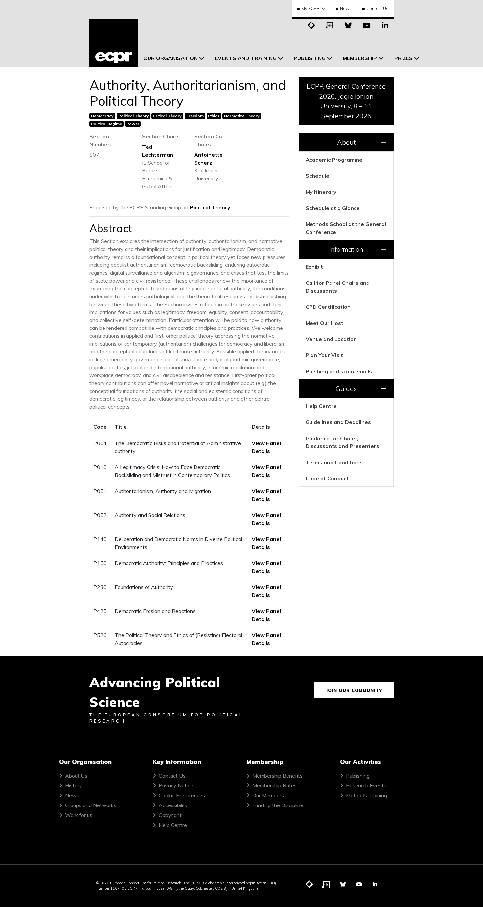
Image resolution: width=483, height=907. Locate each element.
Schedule (317, 175)
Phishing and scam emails (339, 371)
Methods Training (366, 795)
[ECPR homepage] (113, 43)
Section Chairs (161, 136)
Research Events (366, 785)
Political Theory (210, 207)
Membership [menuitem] (360, 58)
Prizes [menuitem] (403, 58)
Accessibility (173, 805)
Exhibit (314, 266)
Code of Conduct (327, 478)
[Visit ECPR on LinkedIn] (385, 24)
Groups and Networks (90, 805)
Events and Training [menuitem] (246, 58)
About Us (76, 775)
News (346, 8)
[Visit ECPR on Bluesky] (348, 24)
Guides (346, 388)
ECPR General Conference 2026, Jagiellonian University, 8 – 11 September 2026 (346, 101)
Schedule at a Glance (333, 208)
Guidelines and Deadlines (338, 422)
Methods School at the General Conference (346, 228)
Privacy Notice (176, 785)
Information (346, 249)
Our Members (268, 795)
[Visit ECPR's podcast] (329, 24)
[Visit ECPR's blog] (311, 24)
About (346, 142)
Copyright (170, 815)
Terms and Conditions (334, 462)
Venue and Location (331, 339)
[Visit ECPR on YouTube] (366, 24)
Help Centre (321, 406)
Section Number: (100, 140)
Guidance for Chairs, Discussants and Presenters (342, 442)
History (73, 785)
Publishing (358, 775)
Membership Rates (274, 785)
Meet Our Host (324, 323)
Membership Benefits (277, 775)
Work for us (78, 815)
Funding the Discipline (277, 805)
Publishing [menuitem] (310, 58)
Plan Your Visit (324, 355)
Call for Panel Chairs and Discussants (338, 287)
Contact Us (377, 8)
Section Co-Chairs (209, 140)
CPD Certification (328, 307)
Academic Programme (334, 159)
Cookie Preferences (182, 795)
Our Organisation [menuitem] (170, 58)
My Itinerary (321, 192)
